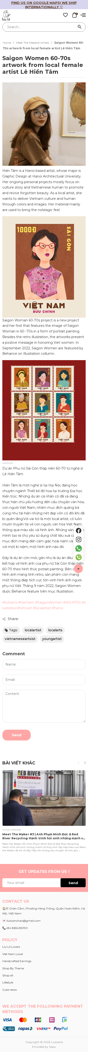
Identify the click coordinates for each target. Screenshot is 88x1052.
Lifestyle (7, 982)
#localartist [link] (42, 608)
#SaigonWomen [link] (48, 602)
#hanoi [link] (57, 608)
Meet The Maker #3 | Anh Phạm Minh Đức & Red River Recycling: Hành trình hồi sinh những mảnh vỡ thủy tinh (43, 838)
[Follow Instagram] (78, 539)
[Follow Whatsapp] (78, 548)
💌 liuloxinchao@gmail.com (21, 920)
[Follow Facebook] (78, 530)
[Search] (80, 27)
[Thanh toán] (35, 1024)
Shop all (7, 975)
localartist (33, 630)
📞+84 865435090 (15, 928)
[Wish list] (65, 15)
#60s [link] (67, 602)
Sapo (52, 1046)
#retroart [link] (24, 608)
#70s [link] (76, 602)
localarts (55, 630)
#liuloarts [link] (9, 602)
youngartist (52, 639)
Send (16, 735)
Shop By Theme (13, 968)
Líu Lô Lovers (11, 946)
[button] (85, 762)
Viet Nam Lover (12, 954)
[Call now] (78, 557)
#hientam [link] (26, 602)
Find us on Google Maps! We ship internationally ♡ (44, 5)
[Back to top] (78, 568)
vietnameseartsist (20, 639)
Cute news (9, 989)
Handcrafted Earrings (16, 961)
